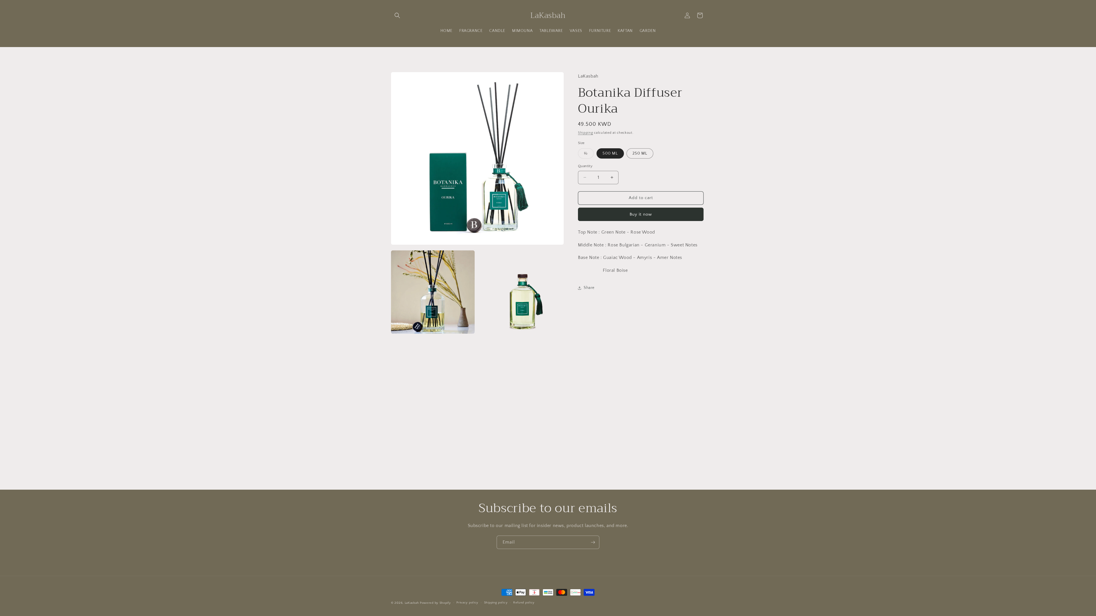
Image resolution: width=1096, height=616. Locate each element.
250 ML (639, 153)
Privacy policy (467, 602)
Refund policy (524, 602)
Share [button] (589, 287)
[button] (397, 15)
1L (589, 155)
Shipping (585, 133)
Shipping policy (496, 602)
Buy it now (641, 214)
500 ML (610, 153)
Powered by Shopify (435, 603)
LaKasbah (412, 603)
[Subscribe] (593, 542)
